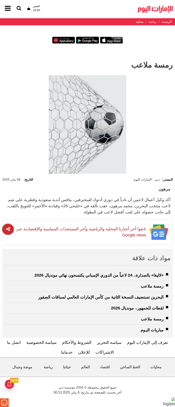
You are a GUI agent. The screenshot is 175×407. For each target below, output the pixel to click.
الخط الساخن (130, 367)
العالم (85, 367)
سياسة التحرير (109, 342)
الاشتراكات (104, 352)
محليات (156, 367)
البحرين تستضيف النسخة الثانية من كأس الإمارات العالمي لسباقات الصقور (101, 297)
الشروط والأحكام (76, 342)
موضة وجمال (22, 367)
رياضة (48, 367)
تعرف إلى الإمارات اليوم (147, 342)
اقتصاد (105, 367)
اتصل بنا (14, 342)
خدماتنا (66, 352)
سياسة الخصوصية (41, 342)
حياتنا (67, 367)
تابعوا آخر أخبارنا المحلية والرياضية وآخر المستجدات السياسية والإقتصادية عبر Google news (81, 232)
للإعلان (84, 352)
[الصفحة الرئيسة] (155, 7)
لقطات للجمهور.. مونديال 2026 (137, 308)
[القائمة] (18, 8)
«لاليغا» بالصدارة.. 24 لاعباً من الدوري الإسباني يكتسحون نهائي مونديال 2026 (99, 275)
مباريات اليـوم (152, 330)
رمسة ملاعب (152, 286)
